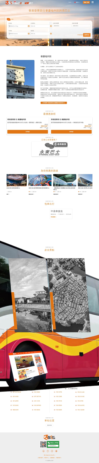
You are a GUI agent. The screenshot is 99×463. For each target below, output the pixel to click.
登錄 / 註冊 (86, 2)
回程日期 (74, 23)
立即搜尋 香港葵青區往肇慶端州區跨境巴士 (54, 102)
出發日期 (55, 23)
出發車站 (33, 23)
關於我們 (40, 457)
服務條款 (52, 457)
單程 (12, 19)
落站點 (32, 30)
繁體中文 (78, 2)
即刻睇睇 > (54, 217)
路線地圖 (80, 34)
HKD (70, 2)
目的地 (10, 30)
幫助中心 (46, 457)
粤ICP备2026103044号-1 (49, 455)
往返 (9, 19)
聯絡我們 (58, 457)
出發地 (10, 23)
